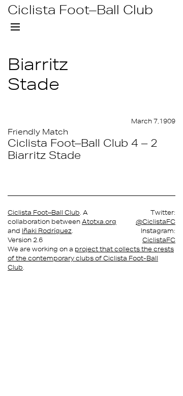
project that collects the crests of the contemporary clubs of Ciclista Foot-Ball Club (91, 258)
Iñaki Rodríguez (47, 230)
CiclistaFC (158, 240)
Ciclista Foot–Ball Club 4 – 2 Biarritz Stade (83, 149)
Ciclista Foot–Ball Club (80, 9)
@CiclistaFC (155, 221)
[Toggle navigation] (15, 27)
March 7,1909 (153, 121)
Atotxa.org (99, 221)
